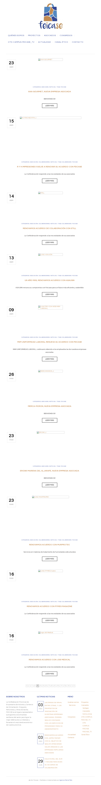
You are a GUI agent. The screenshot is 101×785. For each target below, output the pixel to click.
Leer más (49, 106)
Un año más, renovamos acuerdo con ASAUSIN (50, 280)
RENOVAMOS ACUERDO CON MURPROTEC (49, 545)
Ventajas (86, 708)
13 (68, 685)
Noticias (52, 87)
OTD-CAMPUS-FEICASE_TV (21, 42)
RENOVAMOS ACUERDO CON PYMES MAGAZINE (49, 606)
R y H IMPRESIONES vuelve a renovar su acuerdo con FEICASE (49, 167)
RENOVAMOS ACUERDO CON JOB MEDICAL (49, 660)
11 (61, 685)
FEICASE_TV (87, 732)
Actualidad (44, 42)
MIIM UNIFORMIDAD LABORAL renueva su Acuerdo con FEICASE (49, 342)
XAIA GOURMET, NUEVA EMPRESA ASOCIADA (49, 92)
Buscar (50, 49)
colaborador (66, 162)
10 (58, 685)
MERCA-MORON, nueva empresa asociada (49, 406)
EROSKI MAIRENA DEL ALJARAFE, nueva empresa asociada (49, 471)
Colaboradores (44, 162)
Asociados (45, 87)
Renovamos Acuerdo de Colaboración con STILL (49, 228)
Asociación (34, 162)
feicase (63, 87)
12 (65, 685)
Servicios (72, 705)
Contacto (77, 42)
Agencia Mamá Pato (65, 780)
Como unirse (87, 714)
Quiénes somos (16, 35)
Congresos (66, 35)
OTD (84, 723)
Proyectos (34, 35)
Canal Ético (61, 42)
